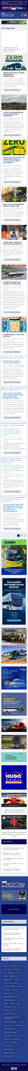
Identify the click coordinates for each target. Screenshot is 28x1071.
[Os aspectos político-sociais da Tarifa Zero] (14, 272)
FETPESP (16, 979)
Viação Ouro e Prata (10, 1029)
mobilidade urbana (9, 1000)
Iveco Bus (6, 990)
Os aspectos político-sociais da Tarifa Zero (12, 283)
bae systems (7, 969)
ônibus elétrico (8, 1049)
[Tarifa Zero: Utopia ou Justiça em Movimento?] (14, 232)
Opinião (5, 166)
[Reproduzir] (4, 805)
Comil (5, 976)
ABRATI (6, 966)
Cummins (12, 976)
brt (5, 973)
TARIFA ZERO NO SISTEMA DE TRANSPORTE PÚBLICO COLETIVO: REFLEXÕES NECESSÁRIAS (13, 160)
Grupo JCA (20, 986)
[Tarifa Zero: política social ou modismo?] (14, 358)
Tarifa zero (7, 1010)
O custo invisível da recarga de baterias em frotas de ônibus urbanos (13, 848)
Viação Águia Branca (10, 1032)
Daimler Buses (8, 979)
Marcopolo (15, 990)
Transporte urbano (10, 1022)
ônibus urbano (8, 1056)
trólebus (21, 1022)
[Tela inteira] (25, 805)
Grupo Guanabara (9, 986)
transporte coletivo (10, 1013)
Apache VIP (13, 966)
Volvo (6, 1042)
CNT (21, 973)
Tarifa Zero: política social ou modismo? (11, 362)
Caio (16, 973)
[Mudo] (22, 805)
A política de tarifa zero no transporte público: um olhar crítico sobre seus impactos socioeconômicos (13, 507)
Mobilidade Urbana (7, 366)
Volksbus (6, 1039)
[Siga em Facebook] (22, 15)
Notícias (11, 80)
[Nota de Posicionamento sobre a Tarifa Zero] (14, 194)
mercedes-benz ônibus (10, 996)
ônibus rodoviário (9, 1052)
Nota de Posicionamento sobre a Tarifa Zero (13, 205)
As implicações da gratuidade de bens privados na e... (11, 49)
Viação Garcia (19, 1025)
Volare (16, 1035)
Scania (12, 1003)
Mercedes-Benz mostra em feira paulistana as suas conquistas (12, 853)
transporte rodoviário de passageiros (12, 1017)
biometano (16, 969)
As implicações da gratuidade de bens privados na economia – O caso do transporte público (13, 432)
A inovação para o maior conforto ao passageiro (13, 864)
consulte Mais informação (12, 90)
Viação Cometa (8, 1025)
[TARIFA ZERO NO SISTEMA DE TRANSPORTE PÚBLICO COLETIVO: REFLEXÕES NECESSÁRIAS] (14, 147)
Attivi (20, 966)
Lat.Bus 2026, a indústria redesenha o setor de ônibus (13, 859)
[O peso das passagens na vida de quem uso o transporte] (14, 102)
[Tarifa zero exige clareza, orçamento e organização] (14, 62)
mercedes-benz (8, 993)
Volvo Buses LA (8, 1046)
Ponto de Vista (10, 166)
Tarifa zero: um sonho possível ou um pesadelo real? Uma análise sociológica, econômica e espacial (13, 469)
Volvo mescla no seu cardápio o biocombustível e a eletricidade (11, 869)
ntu (19, 1000)
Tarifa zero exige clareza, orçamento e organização (14, 74)
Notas (8, 80)
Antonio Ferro (8, 78)
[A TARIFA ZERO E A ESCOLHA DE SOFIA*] (14, 324)
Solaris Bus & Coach (10, 1007)
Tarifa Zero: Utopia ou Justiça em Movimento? (12, 243)
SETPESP (18, 1003)
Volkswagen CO (16, 1039)
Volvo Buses (13, 1042)
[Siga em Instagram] (25, 15)
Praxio (6, 1003)
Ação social (20, 118)
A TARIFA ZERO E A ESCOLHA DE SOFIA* (13, 335)
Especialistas (20, 365)
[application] (14, 800)
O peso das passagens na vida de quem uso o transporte (13, 114)
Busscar (10, 973)
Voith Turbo (7, 1035)
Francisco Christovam (10, 983)
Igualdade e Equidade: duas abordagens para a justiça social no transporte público (13, 395)
